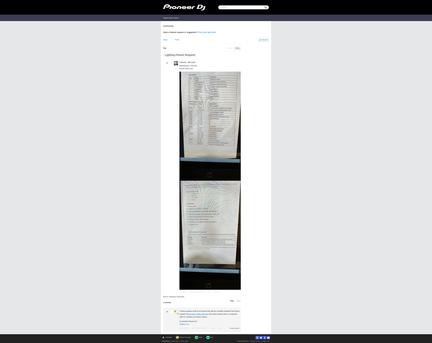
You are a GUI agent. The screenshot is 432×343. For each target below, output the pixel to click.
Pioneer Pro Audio (185, 337)
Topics (165, 40)
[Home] (184, 7)
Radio (200, 337)
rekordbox (169, 337)
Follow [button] (237, 48)
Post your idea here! (207, 32)
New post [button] (265, 40)
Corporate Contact (255, 341)
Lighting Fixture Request (180, 55)
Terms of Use (184, 341)
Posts (177, 40)
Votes (239, 301)
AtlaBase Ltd (184, 324)
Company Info (266, 341)
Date (232, 301)
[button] (171, 62)
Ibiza (211, 337)
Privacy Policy (175, 341)
